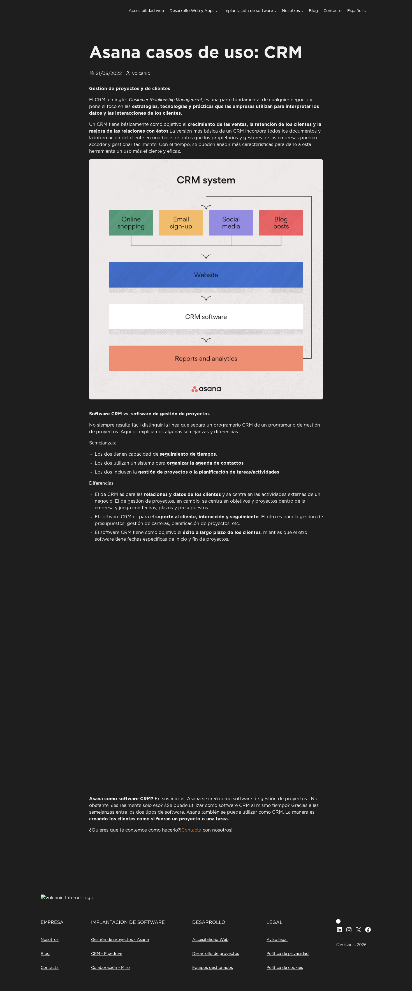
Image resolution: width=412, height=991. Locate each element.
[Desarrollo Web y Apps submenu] (217, 11)
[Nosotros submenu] (302, 11)
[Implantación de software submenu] (275, 11)
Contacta (191, 830)
